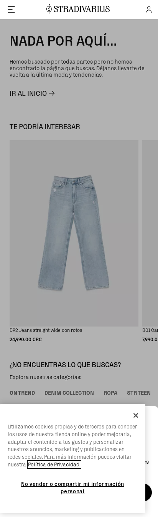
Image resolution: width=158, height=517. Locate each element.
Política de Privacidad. (54, 464)
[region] (72, 458)
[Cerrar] (135, 415)
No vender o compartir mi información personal (72, 487)
